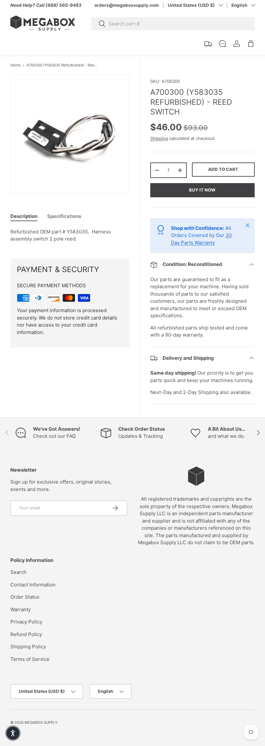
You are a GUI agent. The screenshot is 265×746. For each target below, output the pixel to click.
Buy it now (202, 189)
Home (15, 65)
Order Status (24, 597)
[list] (71, 136)
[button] (251, 43)
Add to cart (223, 169)
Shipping (159, 138)
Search (18, 572)
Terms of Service (29, 659)
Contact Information (33, 585)
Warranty (20, 609)
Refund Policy (26, 634)
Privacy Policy (26, 622)
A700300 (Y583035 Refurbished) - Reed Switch (62, 65)
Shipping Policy (28, 646)
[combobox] (173, 23)
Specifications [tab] (64, 216)
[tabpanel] (69, 235)
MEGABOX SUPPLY (41, 722)
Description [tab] (23, 216)
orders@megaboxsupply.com (126, 5)
